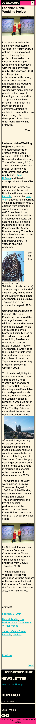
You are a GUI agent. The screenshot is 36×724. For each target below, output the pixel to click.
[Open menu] (32, 3)
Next (31, 665)
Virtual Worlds (10, 625)
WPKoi (18, 722)
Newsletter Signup (12, 684)
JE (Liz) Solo (10, 2)
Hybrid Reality (10, 619)
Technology (24, 622)
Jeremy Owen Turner (14, 631)
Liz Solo (17, 634)
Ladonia (6, 196)
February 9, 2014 (12, 613)
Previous (7, 655)
